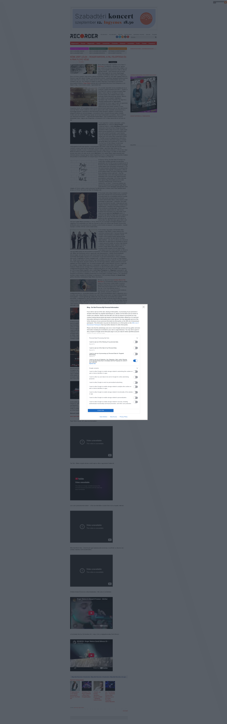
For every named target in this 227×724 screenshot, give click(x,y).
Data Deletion (103, 416)
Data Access (113, 416)
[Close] (144, 307)
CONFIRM (100, 410)
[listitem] (113, 338)
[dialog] (113, 362)
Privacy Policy (123, 416)
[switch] (135, 342)
